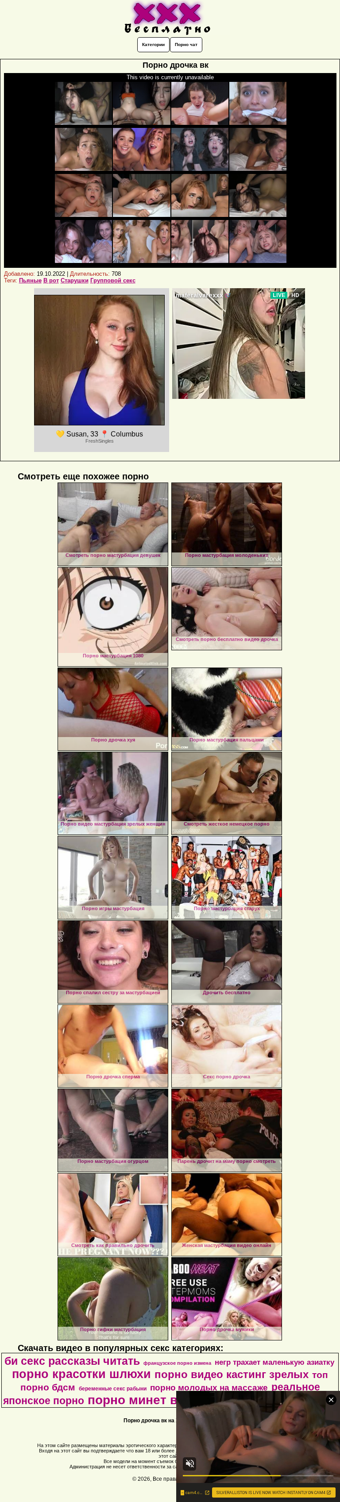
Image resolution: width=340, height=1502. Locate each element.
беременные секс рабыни (113, 1389)
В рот (51, 280)
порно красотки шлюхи (81, 1374)
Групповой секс (112, 280)
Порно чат (186, 44)
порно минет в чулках (156, 1400)
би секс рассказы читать (72, 1361)
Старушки (75, 280)
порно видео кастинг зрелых (232, 1374)
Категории (153, 44)
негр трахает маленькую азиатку (274, 1362)
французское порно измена (177, 1363)
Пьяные (30, 280)
